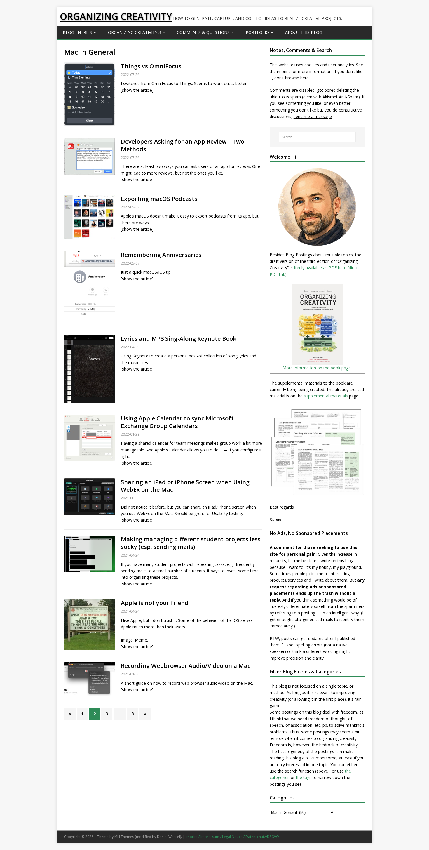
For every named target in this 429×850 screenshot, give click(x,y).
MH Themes (124, 836)
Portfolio (257, 32)
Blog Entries (77, 32)
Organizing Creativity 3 (134, 32)
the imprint (280, 71)
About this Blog (303, 32)
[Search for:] (317, 137)
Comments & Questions (203, 32)
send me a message (313, 116)
